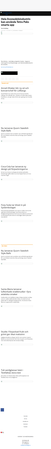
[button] (46, 13)
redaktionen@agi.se (25, 445)
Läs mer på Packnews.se (7, 67)
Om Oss (25, 418)
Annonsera (25, 424)
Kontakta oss (25, 421)
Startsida (25, 416)
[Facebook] (2, 410)
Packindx (25, 426)
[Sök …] (48, 13)
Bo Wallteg (5, 28)
